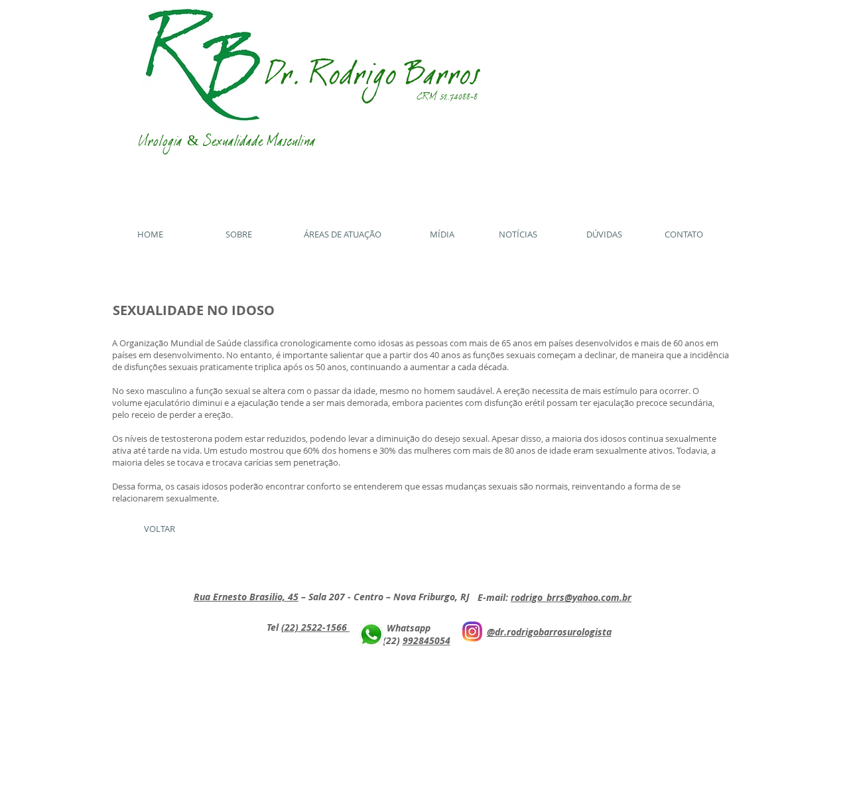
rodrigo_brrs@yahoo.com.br (571, 597)
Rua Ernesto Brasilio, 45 (246, 596)
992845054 (426, 640)
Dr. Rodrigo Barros (373, 80)
